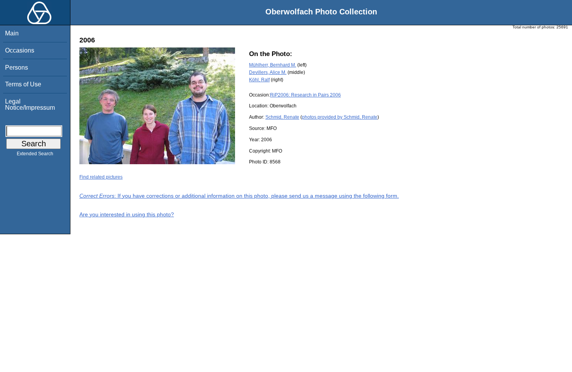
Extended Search (35, 153)
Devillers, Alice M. (267, 72)
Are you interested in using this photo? (126, 214)
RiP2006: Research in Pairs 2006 (305, 95)
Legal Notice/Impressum (30, 104)
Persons (16, 67)
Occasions (19, 50)
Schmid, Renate (282, 117)
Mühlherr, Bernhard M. (272, 65)
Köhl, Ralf (259, 79)
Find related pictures (101, 177)
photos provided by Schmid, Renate (339, 117)
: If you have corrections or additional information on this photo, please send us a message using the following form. (239, 196)
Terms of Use (23, 84)
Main (12, 33)
